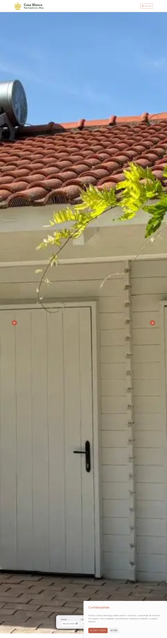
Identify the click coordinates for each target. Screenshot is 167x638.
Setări (114, 630)
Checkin (64, 619)
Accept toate (98, 630)
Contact (148, 6)
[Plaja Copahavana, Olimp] (28, 6)
